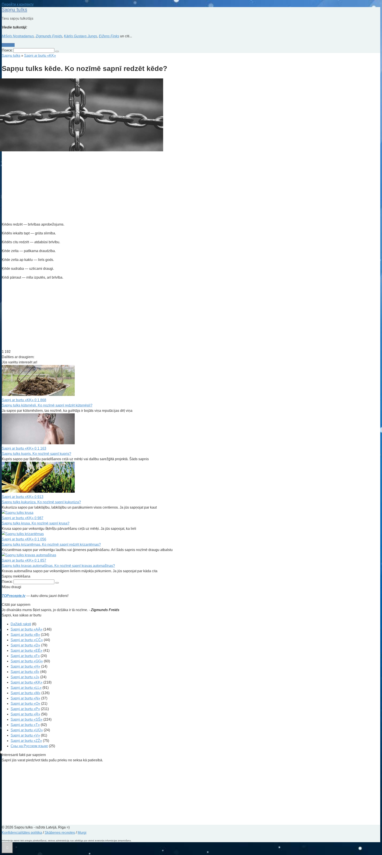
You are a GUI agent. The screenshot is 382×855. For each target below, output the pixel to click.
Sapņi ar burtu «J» (25, 677)
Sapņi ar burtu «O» (25, 703)
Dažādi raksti (21, 624)
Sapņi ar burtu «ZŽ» (26, 741)
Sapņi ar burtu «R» (25, 714)
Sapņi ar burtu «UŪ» (27, 730)
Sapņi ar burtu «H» (25, 666)
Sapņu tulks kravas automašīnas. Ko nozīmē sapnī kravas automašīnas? (58, 566)
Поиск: (7, 50)
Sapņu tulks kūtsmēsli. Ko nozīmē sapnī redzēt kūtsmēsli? (47, 405)
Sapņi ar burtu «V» (25, 735)
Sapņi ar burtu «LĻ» (26, 688)
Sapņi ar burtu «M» (25, 693)
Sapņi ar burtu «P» (25, 709)
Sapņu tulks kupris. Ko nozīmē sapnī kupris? (36, 454)
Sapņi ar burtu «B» (25, 634)
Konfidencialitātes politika (22, 832)
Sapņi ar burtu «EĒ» (26, 650)
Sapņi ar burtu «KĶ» (26, 682)
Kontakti (8, 45)
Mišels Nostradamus (18, 36)
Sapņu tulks (14, 9)
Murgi (82, 832)
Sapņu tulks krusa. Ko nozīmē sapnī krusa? (35, 523)
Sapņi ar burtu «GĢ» (27, 661)
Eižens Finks (109, 36)
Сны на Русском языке (29, 746)
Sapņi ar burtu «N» (25, 698)
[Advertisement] (134, 187)
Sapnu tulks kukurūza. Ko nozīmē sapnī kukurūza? (41, 502)
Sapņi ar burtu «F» (25, 656)
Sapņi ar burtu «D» (25, 645)
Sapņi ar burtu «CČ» (27, 640)
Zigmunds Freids (49, 36)
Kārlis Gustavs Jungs (80, 36)
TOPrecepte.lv (13, 596)
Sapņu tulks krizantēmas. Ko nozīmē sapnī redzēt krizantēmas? (51, 544)
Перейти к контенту (18, 4)
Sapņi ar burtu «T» (25, 725)
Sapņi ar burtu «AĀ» (26, 629)
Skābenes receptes (60, 832)
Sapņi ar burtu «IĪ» (25, 672)
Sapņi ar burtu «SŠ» (26, 719)
